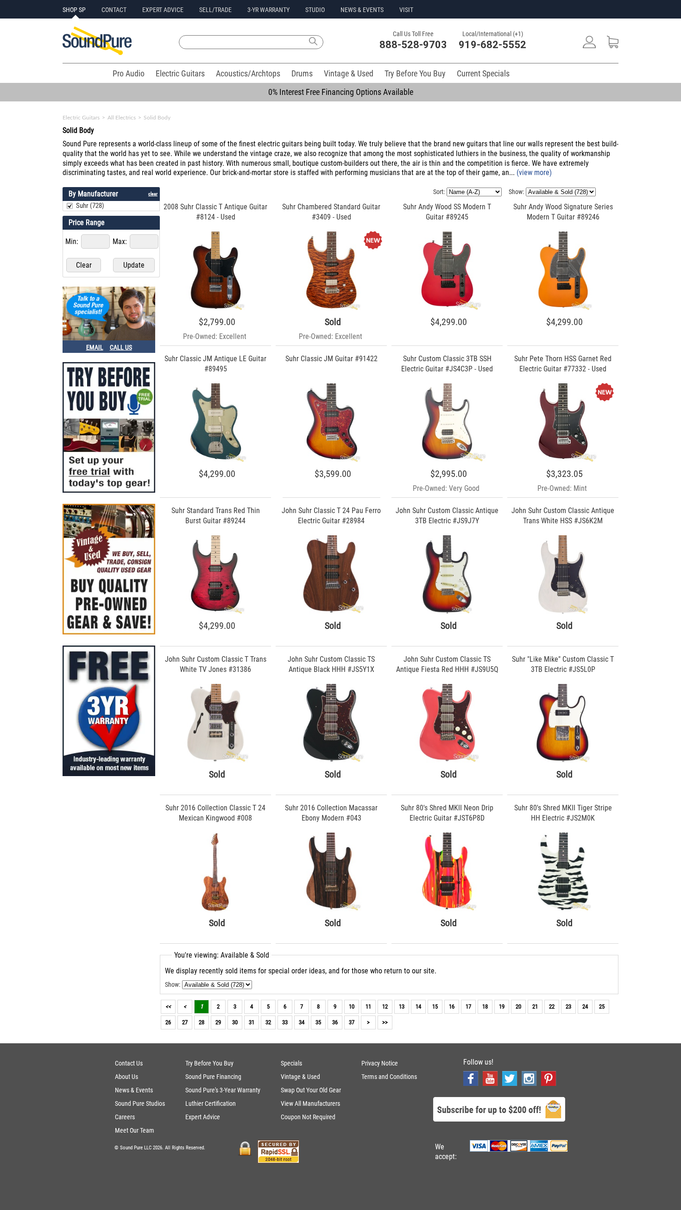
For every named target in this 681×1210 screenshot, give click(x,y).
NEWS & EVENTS (362, 9)
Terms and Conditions (389, 1076)
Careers (125, 1117)
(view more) (534, 172)
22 (552, 1006)
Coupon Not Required (308, 1117)
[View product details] (215, 308)
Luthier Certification (210, 1103)
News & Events (134, 1090)
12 (385, 1006)
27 (185, 1022)
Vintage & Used (348, 73)
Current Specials (483, 73)
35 (318, 1022)
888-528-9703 (413, 44)
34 (301, 1022)
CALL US (121, 347)
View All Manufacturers (310, 1103)
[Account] (589, 45)
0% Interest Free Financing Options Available (340, 92)
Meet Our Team (134, 1130)
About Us (126, 1076)
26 (168, 1022)
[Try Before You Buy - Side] (109, 428)
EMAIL (94, 347)
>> (385, 1022)
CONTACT (113, 9)
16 (451, 1006)
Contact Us (129, 1063)
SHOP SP (74, 9)
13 (401, 1006)
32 (268, 1022)
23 (568, 1006)
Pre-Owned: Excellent (214, 336)
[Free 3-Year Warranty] (109, 712)
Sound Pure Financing (213, 1076)
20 (518, 1006)
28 (201, 1022)
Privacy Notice (379, 1063)
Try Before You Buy (415, 73)
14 (418, 1006)
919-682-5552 (492, 44)
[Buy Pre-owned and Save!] (109, 570)
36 (335, 1022)
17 (468, 1006)
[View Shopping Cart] (612, 45)
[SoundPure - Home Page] (97, 52)
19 (501, 1006)
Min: (72, 241)
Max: (121, 241)
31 (251, 1022)
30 (235, 1022)
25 (602, 1006)
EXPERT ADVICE (162, 9)
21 (535, 1006)
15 (435, 1006)
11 (368, 1006)
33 (285, 1022)
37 (351, 1022)
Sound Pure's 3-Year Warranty (222, 1090)
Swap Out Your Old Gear (311, 1090)
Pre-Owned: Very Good (446, 488)
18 (485, 1006)
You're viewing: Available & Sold (221, 955)
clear (153, 193)
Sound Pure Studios (140, 1103)
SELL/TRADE (215, 9)
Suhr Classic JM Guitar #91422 (331, 358)
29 (218, 1022)
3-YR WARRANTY (268, 9)
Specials (291, 1063)
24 (585, 1006)
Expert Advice (202, 1117)
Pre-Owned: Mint (562, 488)
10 (351, 1006)
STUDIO (315, 9)
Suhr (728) (90, 205)
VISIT (406, 9)
